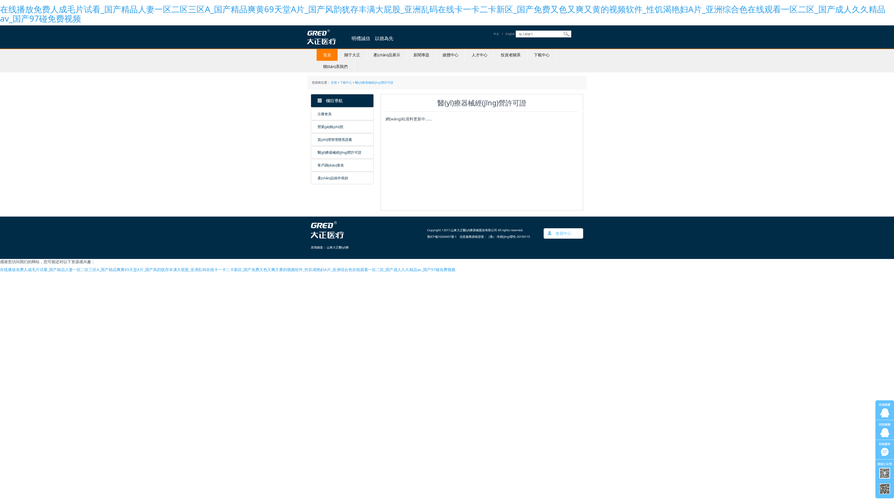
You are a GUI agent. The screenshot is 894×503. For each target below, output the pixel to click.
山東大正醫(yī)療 (338, 247)
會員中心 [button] (561, 233)
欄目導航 (332, 100)
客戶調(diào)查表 (331, 165)
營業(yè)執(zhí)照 (330, 126)
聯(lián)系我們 (335, 66)
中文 (496, 34)
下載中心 (542, 55)
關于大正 (352, 55)
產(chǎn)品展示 (386, 55)
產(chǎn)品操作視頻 (333, 178)
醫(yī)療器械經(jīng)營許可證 (374, 83)
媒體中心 (450, 55)
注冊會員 (325, 114)
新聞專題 (421, 55)
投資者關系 (511, 55)
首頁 (327, 55)
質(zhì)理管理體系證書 (335, 139)
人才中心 (480, 55)
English (510, 34)
